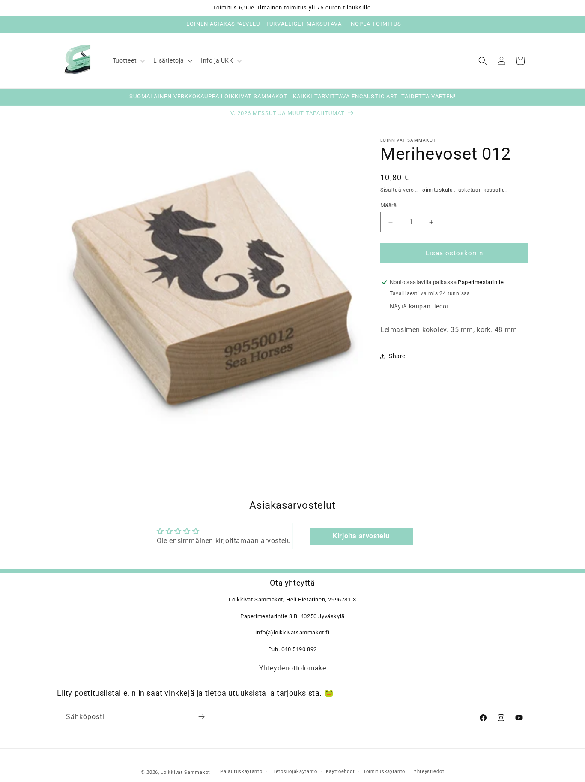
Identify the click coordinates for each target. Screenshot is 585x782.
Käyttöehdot (340, 772)
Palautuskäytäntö (241, 772)
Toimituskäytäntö (384, 772)
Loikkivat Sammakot (185, 772)
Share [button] (397, 356)
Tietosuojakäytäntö (294, 772)
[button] (128, 60)
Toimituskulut (437, 190)
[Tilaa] (201, 717)
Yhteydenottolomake (292, 668)
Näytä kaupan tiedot (419, 306)
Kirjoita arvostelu (361, 535)
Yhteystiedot (429, 772)
